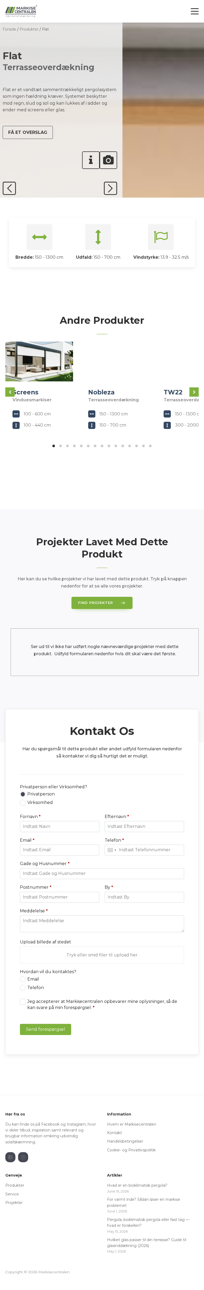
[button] (10, 392)
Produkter (29, 29)
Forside (9, 29)
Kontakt (114, 1132)
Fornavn (30, 816)
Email (27, 840)
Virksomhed (40, 802)
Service (12, 1194)
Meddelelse (34, 910)
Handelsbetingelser (125, 1141)
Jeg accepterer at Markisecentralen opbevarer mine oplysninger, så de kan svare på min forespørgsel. (102, 1004)
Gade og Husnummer (45, 863)
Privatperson (41, 794)
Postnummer (36, 887)
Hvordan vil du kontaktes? (48, 971)
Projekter (14, 1202)
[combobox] (112, 850)
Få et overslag (27, 132)
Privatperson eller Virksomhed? (53, 786)
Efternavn (117, 816)
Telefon (114, 840)
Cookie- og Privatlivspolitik (131, 1150)
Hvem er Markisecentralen (131, 1124)
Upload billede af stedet (45, 941)
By (109, 887)
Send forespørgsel (45, 1029)
